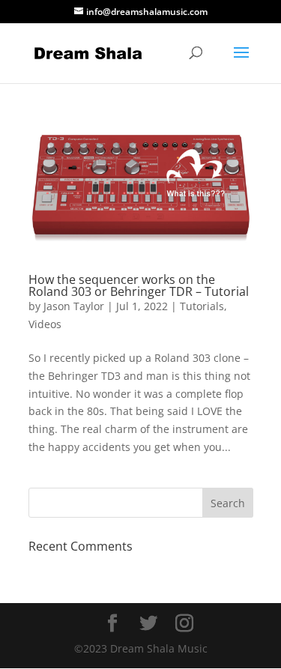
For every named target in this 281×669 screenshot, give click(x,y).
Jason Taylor (73, 306)
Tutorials (202, 306)
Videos (44, 324)
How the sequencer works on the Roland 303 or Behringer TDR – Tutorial (138, 285)
